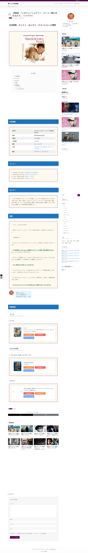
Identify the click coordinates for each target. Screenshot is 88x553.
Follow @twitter (66, 26)
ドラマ (10, 17)
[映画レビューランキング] (65, 92)
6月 (72, 250)
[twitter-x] (76, 0)
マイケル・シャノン (30, 178)
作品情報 (17, 76)
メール (11, 524)
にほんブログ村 (65, 98)
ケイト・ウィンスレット (32, 174)
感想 (16, 83)
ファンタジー (66, 221)
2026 (63, 250)
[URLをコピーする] (46, 415)
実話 (71, 240)
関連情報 (17, 85)
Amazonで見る (28, 334)
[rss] (77, 0)
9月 (77, 253)
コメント (12, 503)
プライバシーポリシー (45, 549)
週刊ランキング (66, 232)
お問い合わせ (53, 549)
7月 (74, 250)
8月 (75, 250)
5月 (71, 250)
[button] (20, 415)
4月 (69, 250)
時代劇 (78, 240)
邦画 (70, 242)
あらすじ (17, 80)
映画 (64, 203)
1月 (64, 250)
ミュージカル (66, 228)
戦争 (74, 240)
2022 (63, 261)
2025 (63, 253)
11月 (64, 254)
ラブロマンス (66, 230)
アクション (66, 208)
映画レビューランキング (66, 94)
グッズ (19, 87)
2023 (63, 258)
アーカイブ (38, 549)
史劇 (68, 240)
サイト (11, 529)
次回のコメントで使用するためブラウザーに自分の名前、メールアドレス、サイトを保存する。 (29, 533)
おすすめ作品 (20, 89)
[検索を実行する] (79, 195)
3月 (68, 250)
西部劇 (66, 242)
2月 (66, 250)
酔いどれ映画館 (13, 3)
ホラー (65, 223)
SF (64, 205)
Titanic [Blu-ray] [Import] (28, 362)
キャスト (17, 78)
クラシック (64, 240)
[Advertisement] (33, 105)
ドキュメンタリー (67, 214)
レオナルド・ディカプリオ (40, 147)
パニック (65, 219)
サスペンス (66, 212)
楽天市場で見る (40, 334)
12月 (66, 254)
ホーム (34, 549)
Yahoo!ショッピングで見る (28, 337)
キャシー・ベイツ (29, 176)
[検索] (79, 0)
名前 (11, 519)
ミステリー (66, 226)
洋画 (14, 408)
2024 (63, 255)
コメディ (65, 210)
